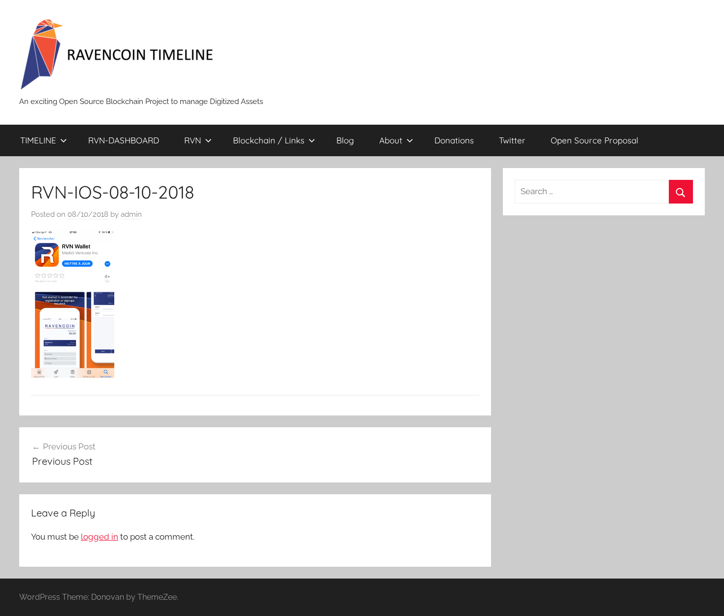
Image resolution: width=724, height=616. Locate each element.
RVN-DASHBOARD (123, 140)
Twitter (512, 140)
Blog (345, 140)
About (390, 140)
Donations (454, 140)
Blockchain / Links (268, 140)
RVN (192, 140)
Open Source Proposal (594, 140)
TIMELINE (38, 140)
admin (131, 214)
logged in (99, 537)
